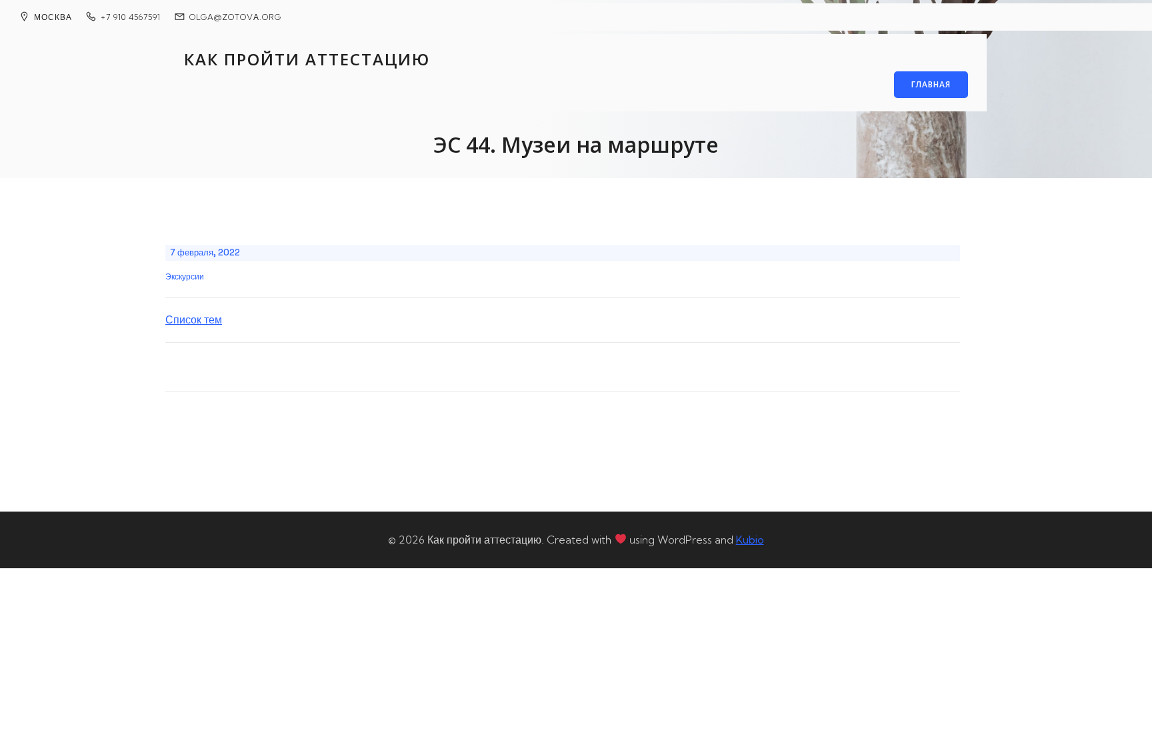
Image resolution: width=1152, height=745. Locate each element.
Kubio (750, 539)
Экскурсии (184, 276)
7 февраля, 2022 (205, 252)
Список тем (193, 319)
